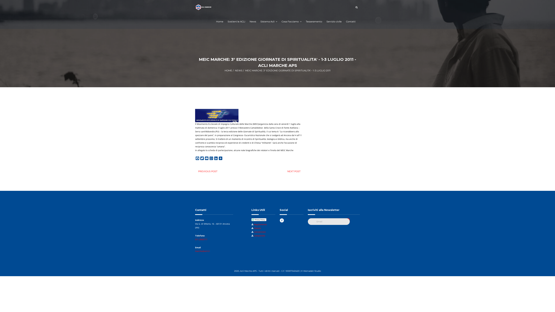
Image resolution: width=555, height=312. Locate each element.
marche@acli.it (202, 251)
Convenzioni (260, 232)
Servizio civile (334, 21)
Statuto (257, 228)
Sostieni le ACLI (236, 21)
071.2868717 (201, 239)
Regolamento (260, 224)
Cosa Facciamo (290, 21)
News (253, 21)
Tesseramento (314, 21)
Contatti (351, 21)
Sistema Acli (267, 21)
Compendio (259, 235)
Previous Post (207, 171)
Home (219, 21)
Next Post (293, 171)
